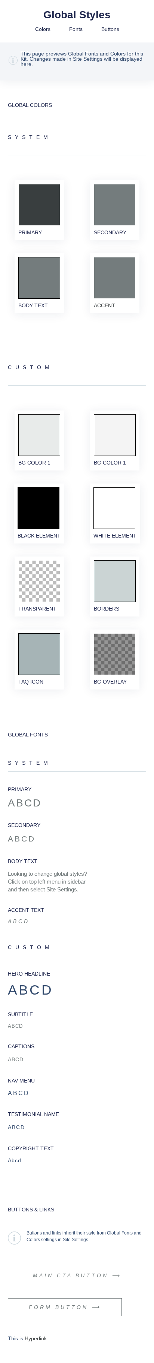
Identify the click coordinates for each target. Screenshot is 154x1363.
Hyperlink (36, 1338)
